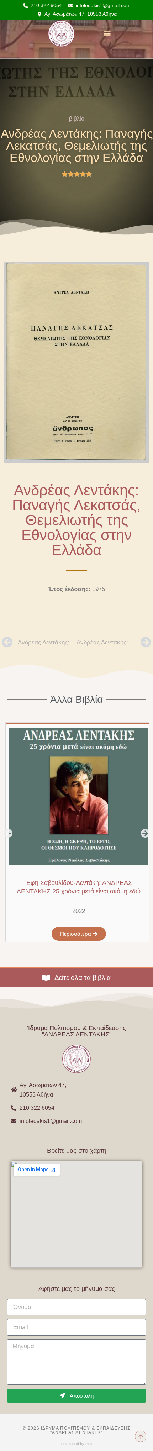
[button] (107, 33)
